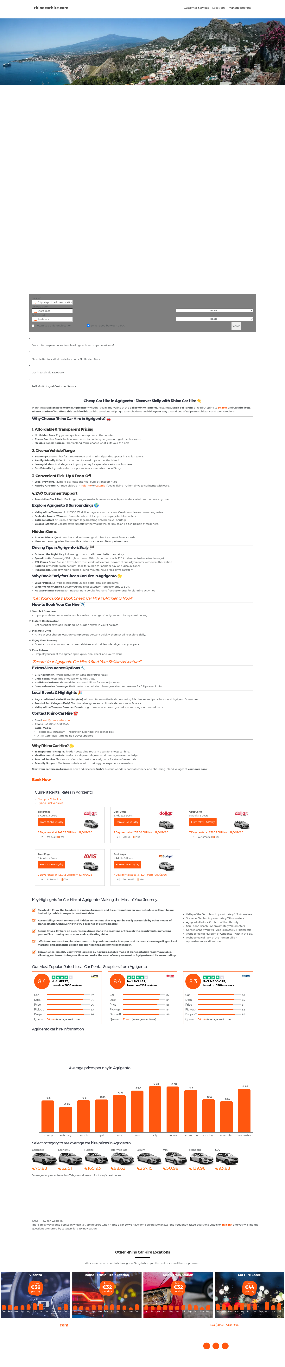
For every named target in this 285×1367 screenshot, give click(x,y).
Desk (37, 1000)
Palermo (86, 485)
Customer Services (196, 8)
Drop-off (39, 1014)
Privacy (36, 1343)
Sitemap (37, 1347)
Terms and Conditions (46, 1351)
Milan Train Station (178, 1275)
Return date (39, 315)
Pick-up (36, 298)
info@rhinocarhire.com (227, 1333)
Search (236, 325)
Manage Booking (240, 8)
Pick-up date (40, 306)
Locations (218, 8)
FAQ (34, 1335)
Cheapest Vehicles (49, 799)
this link (227, 1224)
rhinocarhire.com (51, 7)
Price (37, 1004)
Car (36, 995)
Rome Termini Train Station (107, 1275)
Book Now (41, 779)
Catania (100, 485)
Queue (38, 1019)
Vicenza (35, 1275)
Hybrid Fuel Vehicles (50, 802)
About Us (37, 1331)
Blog (35, 1339)
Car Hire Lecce (249, 1275)
